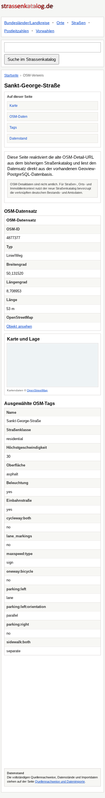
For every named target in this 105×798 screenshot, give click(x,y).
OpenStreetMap (37, 390)
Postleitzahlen (16, 31)
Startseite (11, 75)
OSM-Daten (18, 117)
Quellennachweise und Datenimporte (60, 781)
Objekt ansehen (19, 326)
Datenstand (18, 138)
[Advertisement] (52, 711)
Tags (13, 127)
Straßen (78, 22)
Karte (14, 106)
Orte (60, 22)
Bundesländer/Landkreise (27, 22)
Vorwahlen (45, 31)
